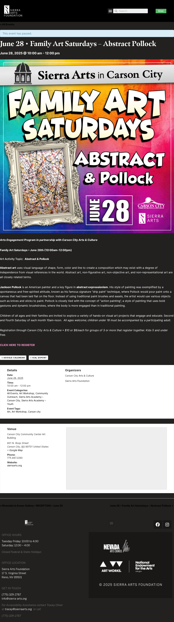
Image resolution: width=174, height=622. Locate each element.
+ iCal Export (38, 357)
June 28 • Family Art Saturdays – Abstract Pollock (141, 505)
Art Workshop (26, 393)
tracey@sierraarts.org (18, 609)
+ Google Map (15, 450)
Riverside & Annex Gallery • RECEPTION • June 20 (31, 505)
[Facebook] (158, 524)
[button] (110, 11)
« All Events (7, 24)
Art (8, 411)
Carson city (34, 411)
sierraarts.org (14, 465)
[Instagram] (167, 524)
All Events (12, 393)
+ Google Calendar (13, 357)
